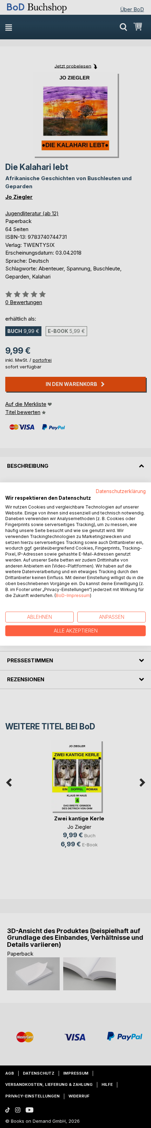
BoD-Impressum (73, 595)
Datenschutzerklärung (121, 491)
